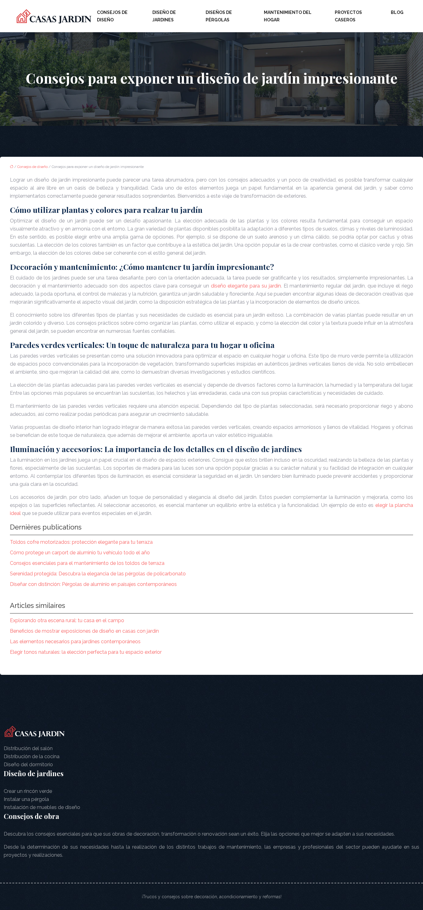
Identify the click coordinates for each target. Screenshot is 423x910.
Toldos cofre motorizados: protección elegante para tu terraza (81, 542)
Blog (397, 12)
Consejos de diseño (112, 16)
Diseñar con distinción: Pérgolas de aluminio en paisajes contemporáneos (93, 584)
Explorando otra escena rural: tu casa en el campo (67, 620)
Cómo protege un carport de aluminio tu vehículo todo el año (80, 553)
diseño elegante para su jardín (246, 286)
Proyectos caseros (348, 16)
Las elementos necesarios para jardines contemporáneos (75, 641)
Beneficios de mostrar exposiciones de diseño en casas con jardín (84, 631)
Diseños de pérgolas (219, 16)
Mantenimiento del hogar (288, 16)
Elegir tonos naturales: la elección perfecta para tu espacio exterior (86, 652)
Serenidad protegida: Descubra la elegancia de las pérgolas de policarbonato (98, 574)
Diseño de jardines (164, 16)
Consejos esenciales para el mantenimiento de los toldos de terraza (87, 563)
